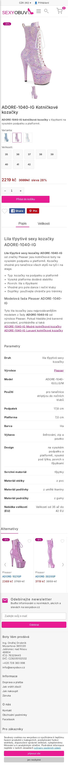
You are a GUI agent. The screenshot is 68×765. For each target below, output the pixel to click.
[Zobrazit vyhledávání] (45, 11)
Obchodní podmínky (14, 714)
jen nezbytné (34, 759)
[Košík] (59, 11)
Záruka (6, 695)
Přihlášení (43, 2)
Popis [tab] (22, 223)
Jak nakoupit (10, 691)
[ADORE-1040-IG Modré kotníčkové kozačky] (6, 141)
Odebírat (34, 624)
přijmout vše (34, 753)
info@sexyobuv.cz (13, 667)
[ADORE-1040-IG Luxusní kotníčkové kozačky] (27, 141)
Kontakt (7, 710)
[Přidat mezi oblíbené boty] (5, 211)
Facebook (8, 719)
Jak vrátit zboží (11, 686)
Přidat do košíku (25, 199)
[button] (29, 541)
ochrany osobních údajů (47, 748)
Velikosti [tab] (44, 223)
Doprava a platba (12, 682)
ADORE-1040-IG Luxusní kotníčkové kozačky (33, 330)
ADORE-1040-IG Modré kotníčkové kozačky (32, 326)
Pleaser (59, 370)
